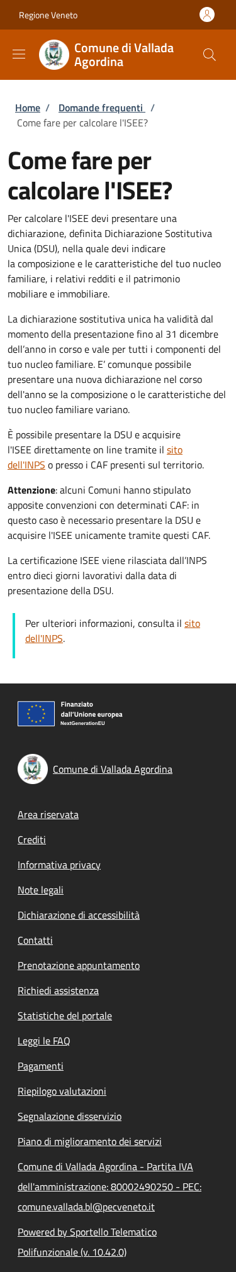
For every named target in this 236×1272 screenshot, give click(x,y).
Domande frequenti (102, 107)
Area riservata (48, 814)
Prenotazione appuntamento (79, 965)
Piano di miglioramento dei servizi (90, 1141)
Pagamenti (41, 1065)
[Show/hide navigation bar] (19, 54)
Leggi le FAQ (44, 1040)
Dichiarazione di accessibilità (79, 914)
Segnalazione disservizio (69, 1116)
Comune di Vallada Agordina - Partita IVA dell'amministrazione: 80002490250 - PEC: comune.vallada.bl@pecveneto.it (109, 1186)
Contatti (35, 940)
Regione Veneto (48, 14)
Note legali (41, 889)
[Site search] (209, 54)
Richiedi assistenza (58, 990)
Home (27, 107)
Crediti (32, 839)
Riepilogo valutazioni (62, 1090)
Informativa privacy (59, 864)
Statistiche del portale (65, 1015)
